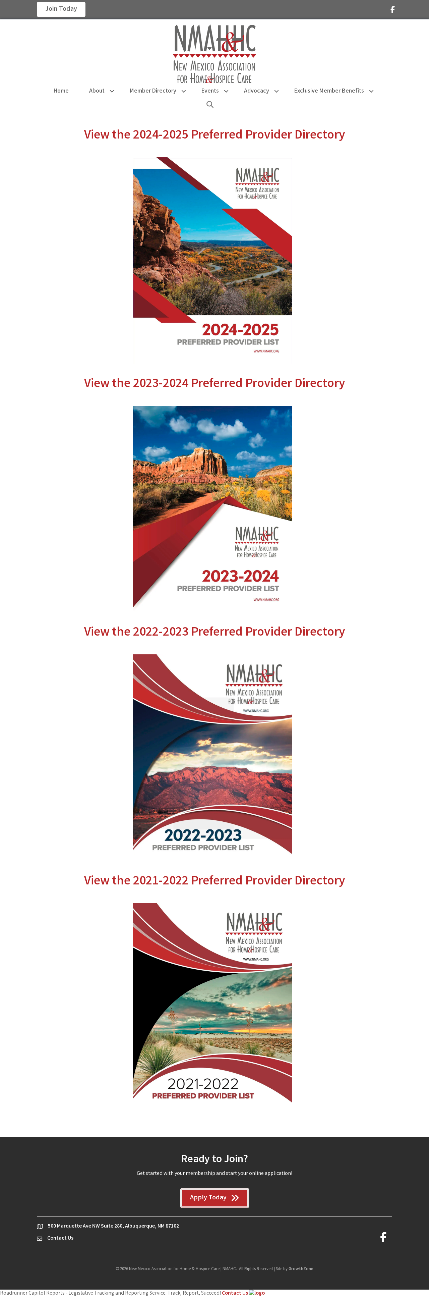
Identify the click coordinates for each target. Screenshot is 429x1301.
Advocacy (256, 91)
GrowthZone (301, 1269)
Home (61, 91)
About (97, 91)
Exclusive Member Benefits (329, 91)
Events (210, 91)
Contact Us (235, 1293)
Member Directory (153, 91)
